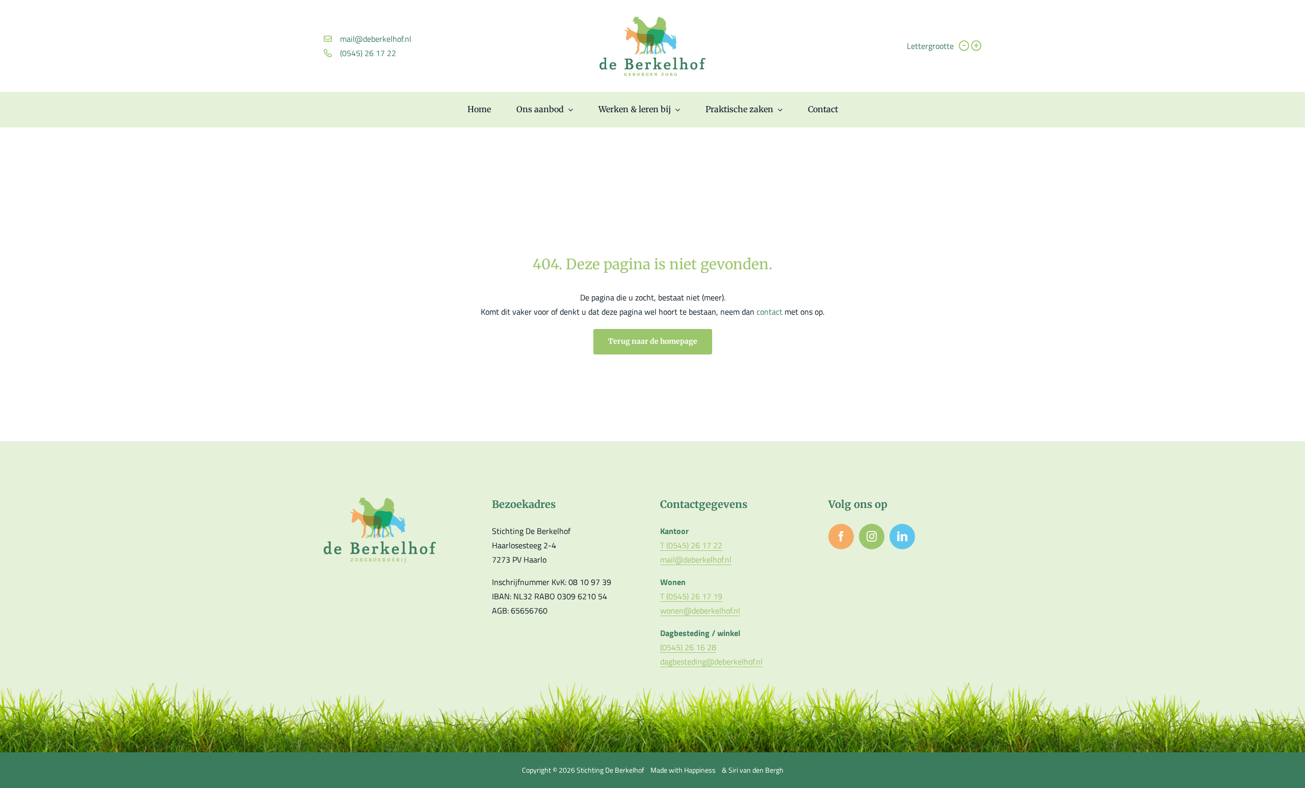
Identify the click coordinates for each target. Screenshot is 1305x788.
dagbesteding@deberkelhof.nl (711, 661)
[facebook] (841, 536)
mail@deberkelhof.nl (375, 39)
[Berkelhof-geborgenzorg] (652, 20)
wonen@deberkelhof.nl (700, 610)
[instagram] (871, 536)
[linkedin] (902, 536)
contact (770, 312)
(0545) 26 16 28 (688, 647)
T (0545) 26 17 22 (691, 545)
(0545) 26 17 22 (368, 53)
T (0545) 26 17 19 (691, 596)
